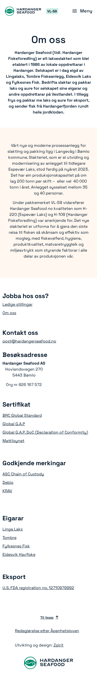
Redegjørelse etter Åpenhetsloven (47, 630)
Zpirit (58, 645)
